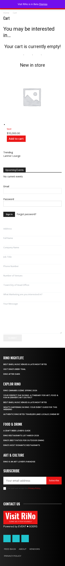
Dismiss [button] (43, 4)
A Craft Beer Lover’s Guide (16, 431)
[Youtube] (25, 538)
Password (8, 199)
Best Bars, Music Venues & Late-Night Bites (25, 364)
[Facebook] (7, 538)
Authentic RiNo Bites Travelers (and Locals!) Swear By (31, 414)
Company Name (11, 247)
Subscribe (54, 480)
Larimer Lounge (11, 155)
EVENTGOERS (28, 526)
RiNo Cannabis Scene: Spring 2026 (20, 390)
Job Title (7, 256)
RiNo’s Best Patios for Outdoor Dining (23, 440)
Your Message (10, 303)
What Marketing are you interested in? (22, 294)
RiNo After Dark (11, 374)
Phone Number (11, 266)
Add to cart (16, 139)
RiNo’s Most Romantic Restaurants (21, 445)
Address (7, 228)
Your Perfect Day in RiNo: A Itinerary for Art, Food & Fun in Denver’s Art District (30, 396)
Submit (12, 337)
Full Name (8, 238)
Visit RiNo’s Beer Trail (14, 369)
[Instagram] (16, 538)
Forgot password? (26, 214)
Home (6, 12)
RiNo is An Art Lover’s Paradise (19, 462)
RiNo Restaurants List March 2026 (21, 436)
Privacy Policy (34, 488)
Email (6, 186)
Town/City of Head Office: (16, 284)
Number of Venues (12, 275)
